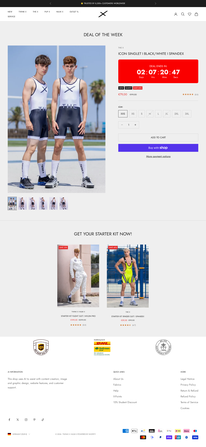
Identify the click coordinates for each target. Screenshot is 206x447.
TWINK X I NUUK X (78, 311)
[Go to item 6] (63, 203)
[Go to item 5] (53, 203)
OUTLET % (74, 11)
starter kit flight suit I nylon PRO (78, 316)
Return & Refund (189, 390)
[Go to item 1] (12, 203)
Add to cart (158, 137)
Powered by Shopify (87, 434)
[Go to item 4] (43, 203)
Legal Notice (187, 379)
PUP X (47, 11)
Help (115, 390)
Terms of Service (189, 402)
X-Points (117, 396)
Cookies (185, 408)
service (11, 16)
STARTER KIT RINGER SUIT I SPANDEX (127, 316)
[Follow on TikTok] (42, 419)
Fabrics (117, 385)
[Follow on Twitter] (17, 419)
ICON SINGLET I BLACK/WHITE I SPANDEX (151, 53)
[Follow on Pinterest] (34, 419)
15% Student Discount (125, 402)
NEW (10, 11)
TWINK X (22, 11)
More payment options (158, 156)
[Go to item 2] (22, 203)
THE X (35, 11)
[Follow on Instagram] (26, 419)
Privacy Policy (188, 385)
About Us (118, 379)
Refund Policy (188, 396)
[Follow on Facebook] (9, 419)
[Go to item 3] (32, 203)
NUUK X (59, 11)
